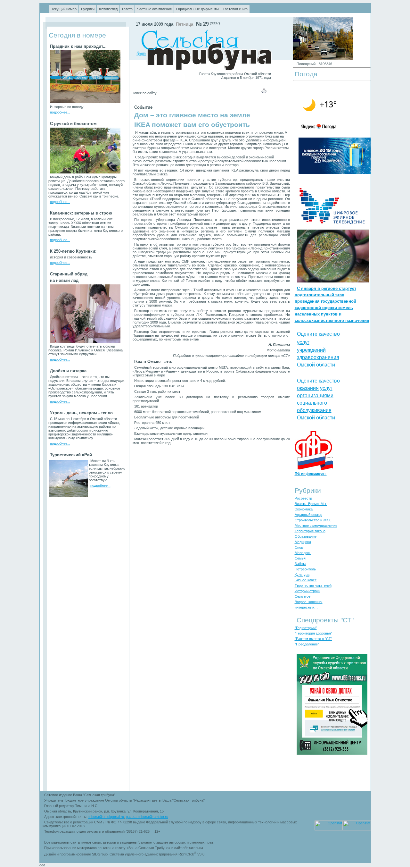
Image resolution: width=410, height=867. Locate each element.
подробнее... (60, 112)
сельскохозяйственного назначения (332, 320)
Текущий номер (64, 9)
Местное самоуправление (316, 525)
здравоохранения (318, 357)
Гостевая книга (235, 9)
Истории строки (307, 591)
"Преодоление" (307, 644)
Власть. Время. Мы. (311, 504)
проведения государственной (325, 301)
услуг (303, 342)
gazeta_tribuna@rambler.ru (147, 817)
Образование (305, 536)
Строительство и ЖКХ (313, 520)
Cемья (300, 558)
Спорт (300, 547)
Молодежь (303, 553)
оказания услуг (314, 388)
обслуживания (314, 410)
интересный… (306, 607)
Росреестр (303, 498)
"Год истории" (306, 628)
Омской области (316, 364)
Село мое (302, 596)
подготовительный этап (319, 294)
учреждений (311, 350)
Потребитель (305, 569)
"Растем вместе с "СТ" (313, 639)
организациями (315, 395)
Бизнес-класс (306, 580)
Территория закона (310, 531)
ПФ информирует (311, 474)
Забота (300, 564)
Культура (302, 575)
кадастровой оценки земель (324, 307)
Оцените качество (318, 334)
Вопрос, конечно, (309, 602)
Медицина (303, 542)
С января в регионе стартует (326, 288)
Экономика (304, 509)
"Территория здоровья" (313, 633)
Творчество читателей (313, 585)
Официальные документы (197, 9)
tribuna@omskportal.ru (106, 817)
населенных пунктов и (318, 314)
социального (312, 403)
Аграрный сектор (308, 515)
